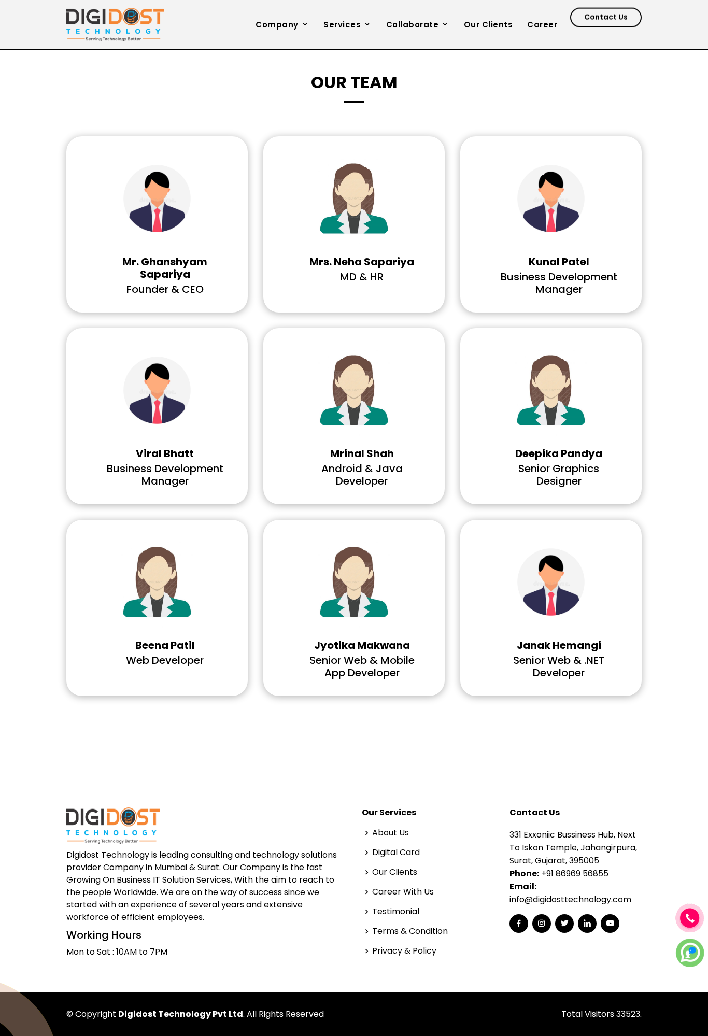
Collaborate (412, 24)
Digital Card (396, 852)
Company (277, 24)
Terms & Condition (410, 931)
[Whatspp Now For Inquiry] (689, 952)
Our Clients (488, 24)
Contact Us (606, 22)
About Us (390, 833)
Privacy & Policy (404, 951)
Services (342, 24)
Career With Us (403, 892)
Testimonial (395, 911)
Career (542, 24)
